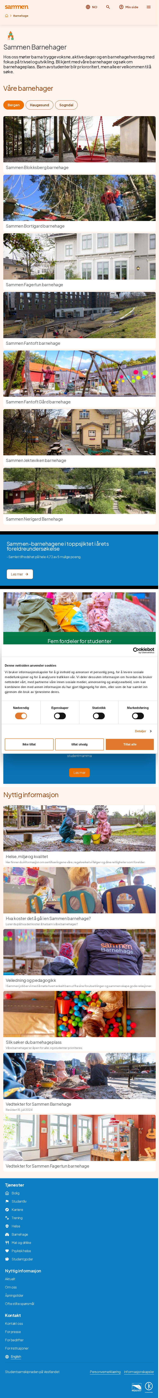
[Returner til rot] (6, 15)
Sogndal (66, 105)
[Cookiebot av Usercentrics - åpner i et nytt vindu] (136, 650)
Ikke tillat (29, 744)
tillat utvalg (79, 744)
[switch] (60, 716)
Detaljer (140, 731)
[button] (108, 7)
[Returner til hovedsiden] (16, 7)
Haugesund (39, 105)
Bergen (14, 105)
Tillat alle (129, 744)
